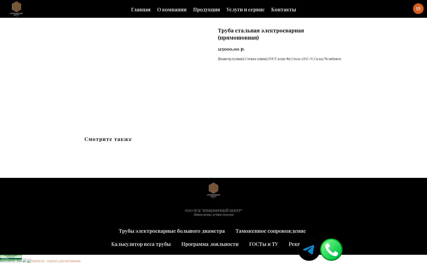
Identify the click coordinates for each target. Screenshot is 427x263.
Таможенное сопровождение (271, 230)
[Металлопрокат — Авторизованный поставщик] (24, 261)
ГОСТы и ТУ (263, 244)
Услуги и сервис (246, 9)
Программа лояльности (210, 244)
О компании (172, 9)
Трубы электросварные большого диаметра (172, 230)
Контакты (283, 9)
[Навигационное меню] (418, 8)
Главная (141, 9)
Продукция (206, 9)
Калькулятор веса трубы (141, 244)
